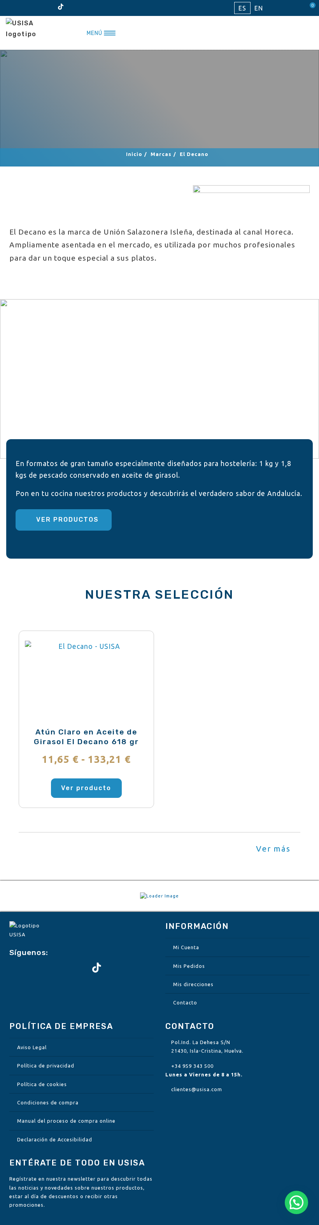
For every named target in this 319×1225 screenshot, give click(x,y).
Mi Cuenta (186, 947)
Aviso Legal (32, 1047)
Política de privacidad (45, 1065)
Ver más (274, 848)
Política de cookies (42, 1084)
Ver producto (86, 788)
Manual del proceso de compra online (66, 1120)
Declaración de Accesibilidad (54, 1139)
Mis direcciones (193, 984)
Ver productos (66, 519)
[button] (296, 1202)
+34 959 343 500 (192, 1066)
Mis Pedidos (189, 966)
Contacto (185, 1002)
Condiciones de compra (48, 1102)
